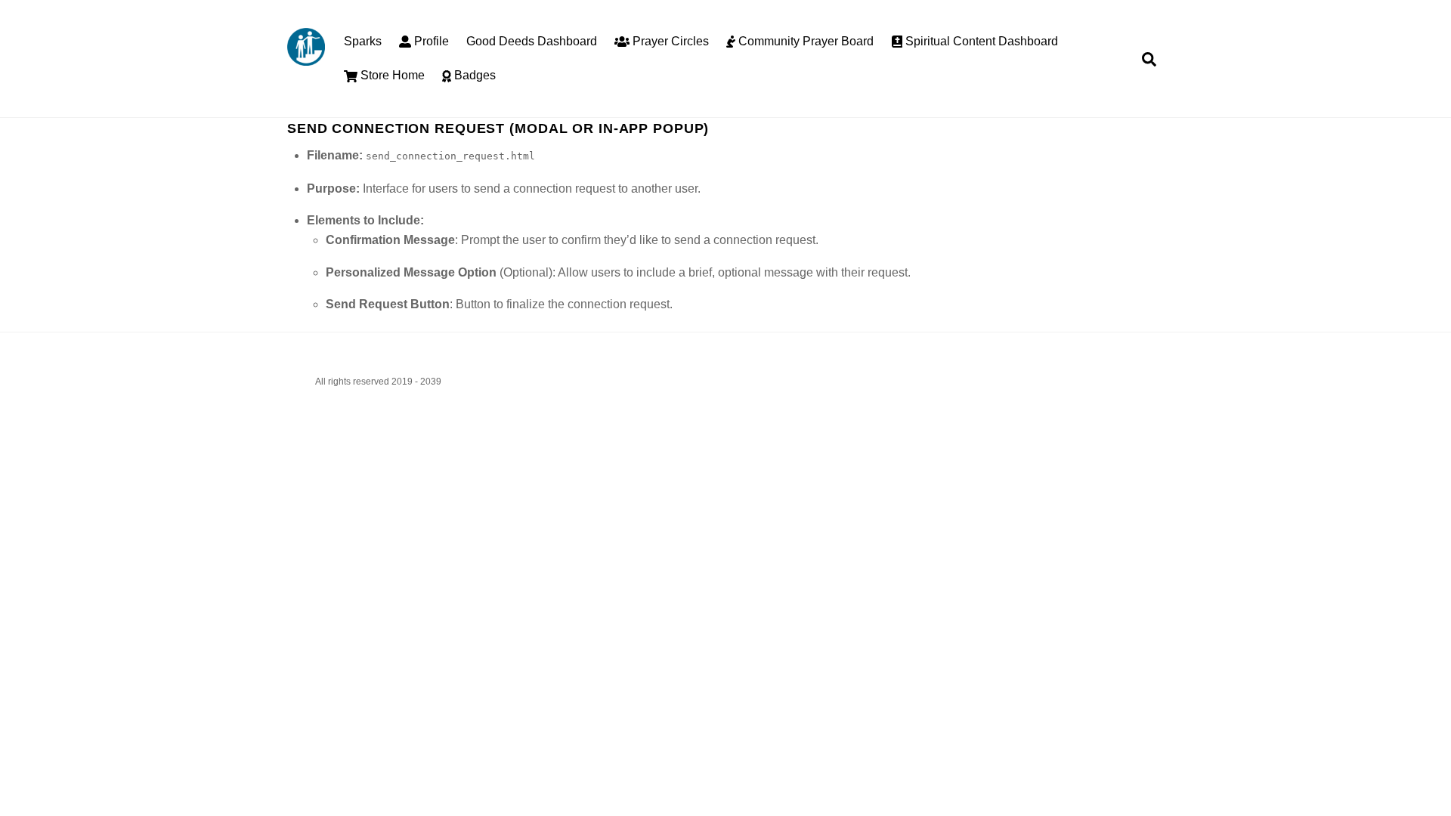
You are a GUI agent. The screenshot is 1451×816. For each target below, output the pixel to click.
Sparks (363, 41)
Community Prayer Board (804, 41)
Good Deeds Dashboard (531, 41)
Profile (430, 41)
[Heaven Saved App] (306, 58)
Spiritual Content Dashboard (980, 41)
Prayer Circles (669, 41)
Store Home (391, 75)
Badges (473, 75)
